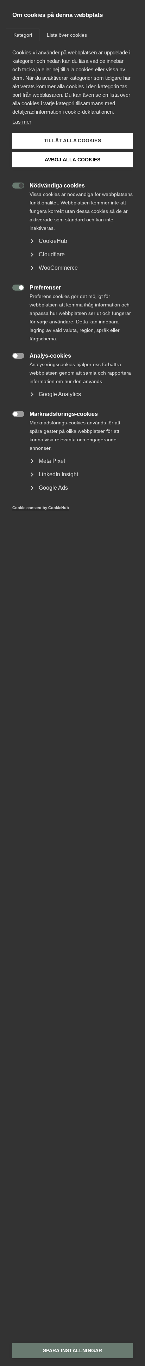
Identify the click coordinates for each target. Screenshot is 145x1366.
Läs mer (21, 122)
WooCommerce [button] (58, 268)
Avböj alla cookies (73, 159)
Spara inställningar (72, 1350)
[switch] (14, 185)
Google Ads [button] (53, 488)
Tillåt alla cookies (72, 140)
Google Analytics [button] (60, 394)
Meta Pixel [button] (52, 461)
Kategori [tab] (22, 35)
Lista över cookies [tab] (67, 35)
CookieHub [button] (53, 241)
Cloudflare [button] (52, 254)
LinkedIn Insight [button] (58, 474)
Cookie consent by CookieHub (40, 508)
